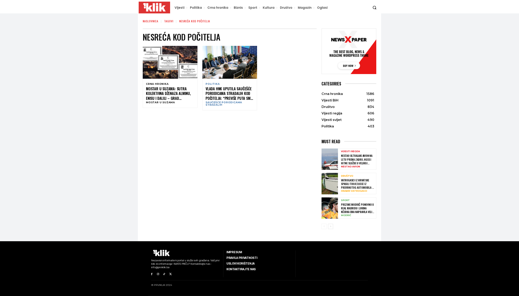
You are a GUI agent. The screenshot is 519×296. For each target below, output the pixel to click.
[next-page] (330, 226)
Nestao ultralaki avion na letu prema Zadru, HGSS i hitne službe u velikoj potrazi (356, 159)
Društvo (347, 176)
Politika (213, 84)
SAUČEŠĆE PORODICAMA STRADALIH (224, 103)
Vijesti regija (350, 151)
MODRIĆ (346, 215)
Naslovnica (150, 21)
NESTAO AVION (350, 167)
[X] (170, 274)
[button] (374, 7)
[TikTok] (164, 274)
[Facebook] (152, 274)
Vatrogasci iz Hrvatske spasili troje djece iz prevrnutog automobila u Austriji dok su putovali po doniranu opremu (358, 183)
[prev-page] (324, 226)
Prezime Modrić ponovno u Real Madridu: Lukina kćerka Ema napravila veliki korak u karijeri (357, 208)
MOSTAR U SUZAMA (160, 102)
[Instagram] (158, 274)
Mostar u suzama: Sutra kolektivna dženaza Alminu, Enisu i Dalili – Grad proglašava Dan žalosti (168, 93)
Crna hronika (157, 84)
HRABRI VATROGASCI (354, 191)
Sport (345, 200)
